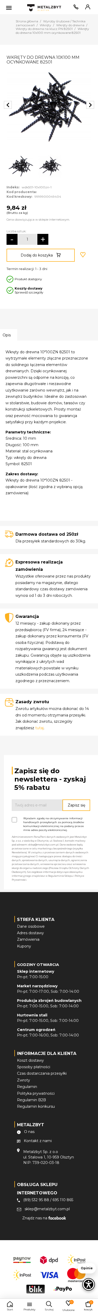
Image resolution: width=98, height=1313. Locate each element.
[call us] (75, 8)
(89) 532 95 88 (36, 1199)
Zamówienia (28, 939)
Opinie (87, 1268)
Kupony (24, 946)
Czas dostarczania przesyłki (42, 1073)
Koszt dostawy (30, 1060)
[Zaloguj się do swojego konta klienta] (86, 8)
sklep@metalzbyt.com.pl (47, 1209)
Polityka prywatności (36, 1093)
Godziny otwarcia (38, 964)
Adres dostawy (30, 933)
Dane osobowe (31, 926)
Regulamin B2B (31, 1100)
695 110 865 (63, 1199)
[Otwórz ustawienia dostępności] (88, 1284)
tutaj (39, 728)
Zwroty (23, 1080)
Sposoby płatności (33, 1067)
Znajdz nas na (35, 1218)
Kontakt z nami (38, 1140)
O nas (29, 1131)
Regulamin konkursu (36, 1106)
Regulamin (27, 1086)
